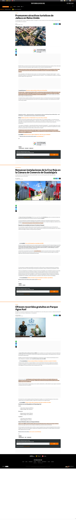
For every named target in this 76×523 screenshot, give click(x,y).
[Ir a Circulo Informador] (8, 0)
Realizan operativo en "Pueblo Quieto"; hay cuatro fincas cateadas (34, 117)
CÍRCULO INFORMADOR (17, 9)
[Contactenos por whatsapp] (73, 3)
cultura (49, 461)
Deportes (35, 461)
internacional (30, 461)
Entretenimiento (44, 461)
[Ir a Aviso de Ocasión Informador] (3, 0)
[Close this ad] (75, 518)
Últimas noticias (6, 6)
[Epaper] (66, 0)
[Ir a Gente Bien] (13, 0)
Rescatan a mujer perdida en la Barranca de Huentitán (36, 90)
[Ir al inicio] (12, 3)
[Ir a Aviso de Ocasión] (32, 455)
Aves (25, 437)
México (14, 6)
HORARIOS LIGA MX (8, 9)
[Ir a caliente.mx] (61, 0)
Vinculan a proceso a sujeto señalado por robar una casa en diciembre (37, 134)
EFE (16, 23)
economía (52, 461)
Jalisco (11, 6)
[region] (38, 521)
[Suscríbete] (71, 0)
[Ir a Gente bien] (44, 455)
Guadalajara (29, 437)
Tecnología (39, 461)
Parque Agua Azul (21, 437)
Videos (19, 6)
